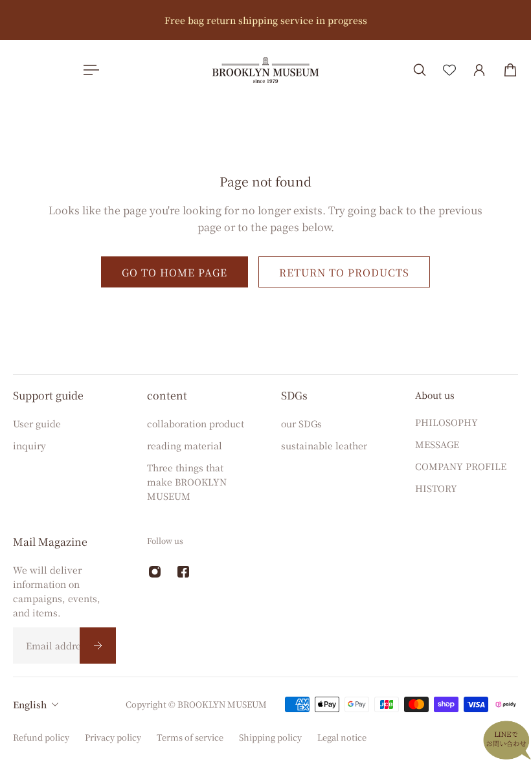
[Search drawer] (419, 70)
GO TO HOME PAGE (174, 272)
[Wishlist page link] (449, 69)
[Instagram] (155, 571)
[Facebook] (183, 571)
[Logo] (265, 69)
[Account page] (479, 70)
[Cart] (510, 70)
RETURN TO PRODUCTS (344, 272)
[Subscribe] (98, 645)
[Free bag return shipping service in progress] (265, 20)
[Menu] (89, 70)
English (30, 704)
